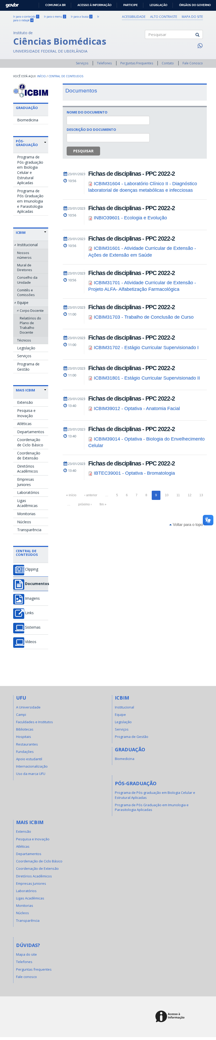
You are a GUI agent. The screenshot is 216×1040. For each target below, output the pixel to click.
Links (29, 613)
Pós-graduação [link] (27, 143)
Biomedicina (27, 119)
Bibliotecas (24, 729)
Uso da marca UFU (30, 773)
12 (190, 495)
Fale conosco (26, 976)
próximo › (85, 504)
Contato (168, 63)
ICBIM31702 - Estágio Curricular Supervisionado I (146, 347)
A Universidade (28, 707)
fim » (103, 504)
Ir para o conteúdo (25, 16)
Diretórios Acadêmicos (27, 469)
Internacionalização (32, 766)
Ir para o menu (54, 16)
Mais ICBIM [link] (25, 390)
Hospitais (23, 736)
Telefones (104, 63)
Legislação (158, 5)
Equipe (22, 302)
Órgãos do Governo (195, 5)
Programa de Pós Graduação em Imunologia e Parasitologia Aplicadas (30, 201)
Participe (130, 5)
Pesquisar (83, 150)
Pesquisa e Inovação (26, 413)
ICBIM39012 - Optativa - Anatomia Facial (137, 408)
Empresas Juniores (25, 482)
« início (71, 495)
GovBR (10, 4)
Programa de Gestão (28, 366)
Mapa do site (192, 16)
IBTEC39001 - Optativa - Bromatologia (134, 473)
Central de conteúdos (27, 553)
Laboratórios (28, 492)
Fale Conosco (193, 63)
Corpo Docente (32, 310)
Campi (21, 714)
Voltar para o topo (187, 524)
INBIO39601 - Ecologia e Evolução (130, 217)
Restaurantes (27, 744)
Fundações (25, 751)
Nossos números (24, 255)
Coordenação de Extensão (28, 456)
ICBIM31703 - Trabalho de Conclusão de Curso (144, 317)
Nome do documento (87, 112)
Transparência (29, 529)
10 (167, 495)
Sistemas (33, 627)
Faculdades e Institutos (34, 722)
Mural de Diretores (24, 267)
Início (41, 76)
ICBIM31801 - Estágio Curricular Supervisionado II (147, 378)
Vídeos (30, 642)
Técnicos (24, 340)
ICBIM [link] (21, 232)
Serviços (82, 63)
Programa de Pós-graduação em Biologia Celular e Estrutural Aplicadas (30, 169)
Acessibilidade (133, 16)
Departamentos (30, 431)
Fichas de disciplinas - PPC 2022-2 (131, 173)
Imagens (32, 598)
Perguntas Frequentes (136, 63)
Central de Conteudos (65, 76)
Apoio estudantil (29, 759)
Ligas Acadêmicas (27, 503)
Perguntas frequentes (34, 969)
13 (201, 495)
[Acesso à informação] (170, 1016)
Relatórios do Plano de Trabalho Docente (30, 325)
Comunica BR (55, 5)
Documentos (36, 584)
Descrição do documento (91, 129)
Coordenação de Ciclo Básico (30, 442)
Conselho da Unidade (27, 279)
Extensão (25, 402)
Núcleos (24, 521)
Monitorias (26, 513)
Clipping (31, 569)
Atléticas (24, 423)
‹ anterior (90, 495)
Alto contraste (163, 16)
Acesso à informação (94, 5)
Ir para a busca (81, 16)
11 (178, 495)
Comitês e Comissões (26, 292)
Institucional (27, 244)
